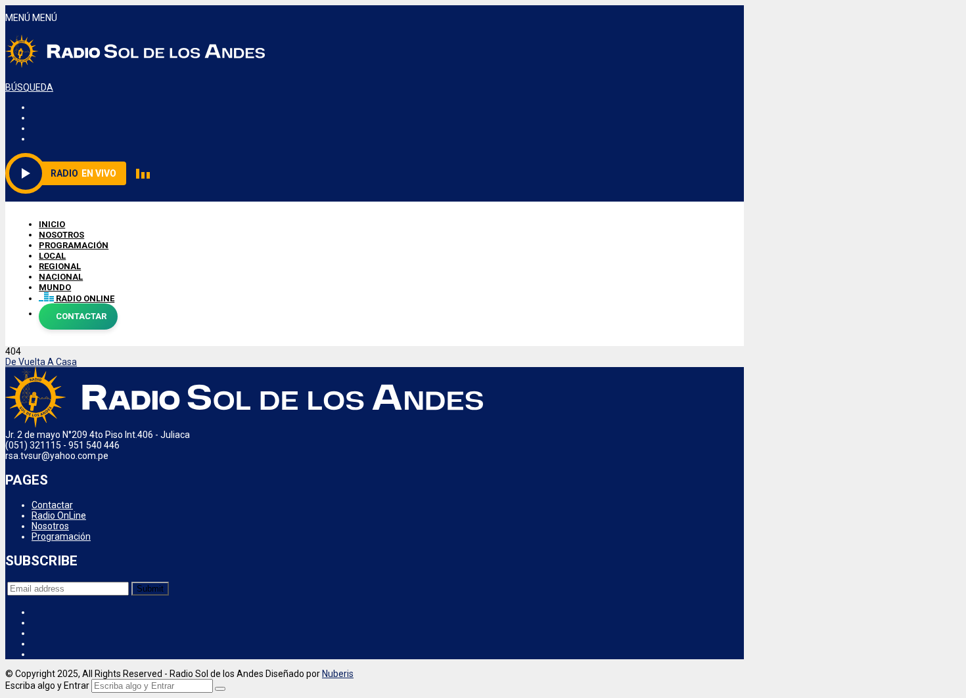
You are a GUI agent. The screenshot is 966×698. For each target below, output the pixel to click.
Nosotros (50, 526)
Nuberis (338, 673)
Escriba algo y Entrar (47, 685)
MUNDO (55, 287)
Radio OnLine (59, 515)
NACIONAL (61, 277)
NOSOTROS (61, 235)
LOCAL (52, 256)
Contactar (52, 505)
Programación (61, 536)
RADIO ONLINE (84, 298)
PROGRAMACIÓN (73, 245)
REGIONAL (60, 266)
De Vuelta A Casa (41, 362)
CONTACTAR (81, 316)
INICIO (52, 224)
